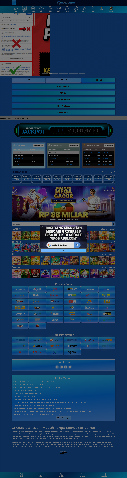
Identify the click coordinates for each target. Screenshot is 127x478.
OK (64, 250)
